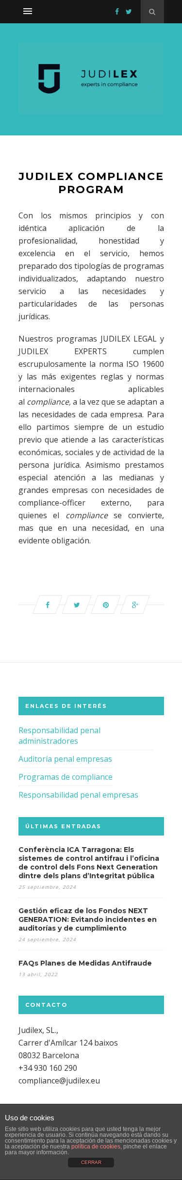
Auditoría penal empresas (65, 759)
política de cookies (95, 1146)
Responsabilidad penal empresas (78, 794)
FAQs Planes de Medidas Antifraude (85, 963)
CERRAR (91, 1162)
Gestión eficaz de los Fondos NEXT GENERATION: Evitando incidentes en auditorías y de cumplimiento (87, 919)
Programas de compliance (65, 776)
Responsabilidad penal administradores (59, 735)
